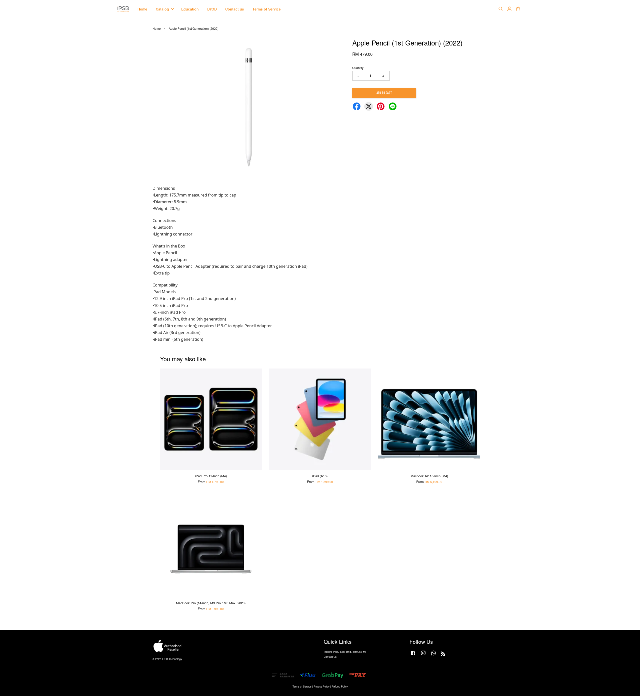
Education (190, 9)
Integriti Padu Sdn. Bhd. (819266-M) (345, 652)
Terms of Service (266, 9)
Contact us (234, 9)
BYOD (212, 9)
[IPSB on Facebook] (413, 655)
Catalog (162, 9)
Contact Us (330, 656)
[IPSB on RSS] (443, 654)
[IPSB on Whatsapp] (433, 655)
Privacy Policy (322, 686)
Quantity (358, 68)
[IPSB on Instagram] (423, 655)
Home (142, 9)
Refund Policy (340, 686)
